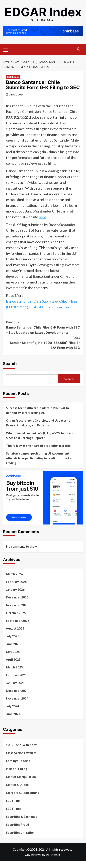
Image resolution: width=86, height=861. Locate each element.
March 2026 (14, 574)
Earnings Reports (18, 761)
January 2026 (15, 589)
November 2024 (17, 698)
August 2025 (15, 628)
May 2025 (13, 651)
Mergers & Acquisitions (22, 792)
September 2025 (17, 620)
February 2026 (16, 582)
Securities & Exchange (21, 816)
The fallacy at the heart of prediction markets (38, 445)
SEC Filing (13, 800)
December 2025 (17, 597)
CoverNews (33, 854)
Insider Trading (16, 768)
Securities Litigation (20, 832)
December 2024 (17, 690)
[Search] (78, 49)
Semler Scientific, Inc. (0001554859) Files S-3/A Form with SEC (45, 343)
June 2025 (13, 644)
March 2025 (14, 667)
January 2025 (15, 683)
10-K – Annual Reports (21, 745)
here (42, 217)
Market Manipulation (21, 776)
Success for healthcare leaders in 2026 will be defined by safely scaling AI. (38, 410)
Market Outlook (17, 784)
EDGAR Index (43, 12)
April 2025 (13, 659)
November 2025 (17, 605)
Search (10, 363)
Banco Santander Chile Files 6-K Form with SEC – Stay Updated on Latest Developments (43, 327)
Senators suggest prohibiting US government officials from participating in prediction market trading (39, 458)
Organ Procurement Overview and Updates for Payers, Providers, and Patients (39, 423)
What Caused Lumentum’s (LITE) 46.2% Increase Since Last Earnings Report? (39, 435)
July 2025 (12, 636)
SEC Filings (13, 77)
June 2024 (13, 714)
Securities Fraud (17, 824)
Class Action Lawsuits (21, 753)
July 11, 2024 (16, 94)
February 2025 (16, 675)
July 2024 (12, 706)
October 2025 (16, 613)
